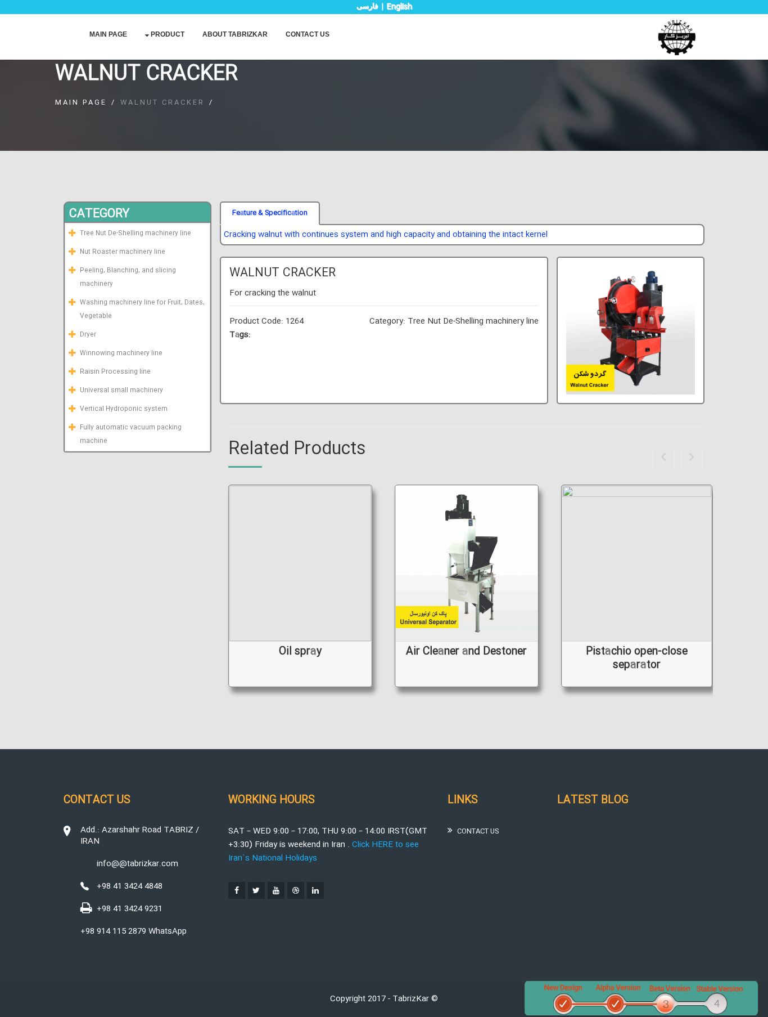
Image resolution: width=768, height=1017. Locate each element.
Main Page (108, 34)
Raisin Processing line (115, 372)
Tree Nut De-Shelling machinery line (135, 234)
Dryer (88, 335)
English (399, 7)
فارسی (367, 6)
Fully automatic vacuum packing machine (131, 434)
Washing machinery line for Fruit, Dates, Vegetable (142, 309)
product (166, 34)
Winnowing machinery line (121, 353)
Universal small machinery (121, 391)
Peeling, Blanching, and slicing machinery (128, 277)
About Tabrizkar (235, 34)
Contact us (307, 34)
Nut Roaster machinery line (122, 252)
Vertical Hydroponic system (124, 409)
